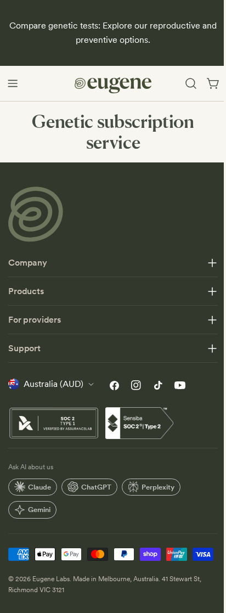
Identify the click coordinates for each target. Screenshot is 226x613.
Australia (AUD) (53, 384)
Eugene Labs (51, 597)
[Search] (191, 83)
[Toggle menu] (13, 83)
